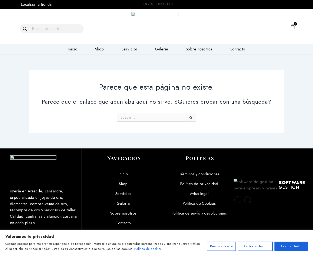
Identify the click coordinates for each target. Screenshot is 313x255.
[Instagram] (279, 4)
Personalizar (220, 246)
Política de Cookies (199, 203)
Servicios (129, 49)
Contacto (237, 49)
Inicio (73, 49)
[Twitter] (247, 200)
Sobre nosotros (199, 49)
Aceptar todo (291, 246)
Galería (161, 49)
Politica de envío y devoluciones (199, 213)
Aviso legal (199, 193)
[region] (156, 242)
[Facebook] (269, 4)
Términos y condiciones (199, 174)
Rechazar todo (255, 246)
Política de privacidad (199, 184)
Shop (99, 49)
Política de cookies (148, 249)
